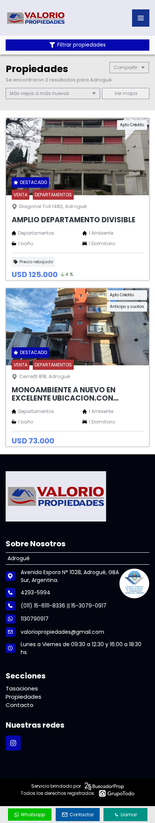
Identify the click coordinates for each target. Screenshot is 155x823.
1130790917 (35, 619)
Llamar (129, 814)
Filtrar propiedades (81, 44)
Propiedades (23, 697)
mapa (129, 93)
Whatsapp (33, 814)
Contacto (19, 705)
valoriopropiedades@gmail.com (62, 632)
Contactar (82, 814)
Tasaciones (22, 688)
